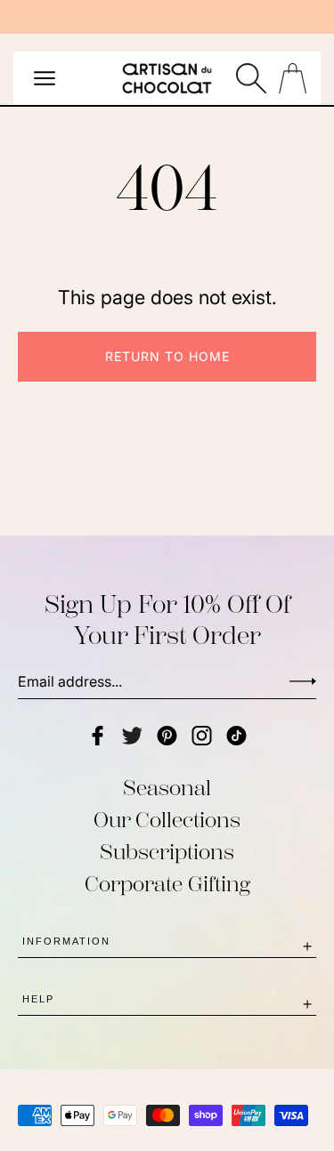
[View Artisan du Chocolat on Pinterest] (167, 735)
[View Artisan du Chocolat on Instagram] (201, 735)
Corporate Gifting (167, 884)
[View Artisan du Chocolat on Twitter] (132, 735)
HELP (38, 999)
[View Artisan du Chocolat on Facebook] (97, 735)
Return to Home (167, 356)
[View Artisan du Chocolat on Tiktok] (236, 735)
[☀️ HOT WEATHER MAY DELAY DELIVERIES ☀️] (167, 17)
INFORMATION (66, 941)
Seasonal (167, 788)
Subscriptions (167, 852)
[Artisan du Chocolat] (167, 82)
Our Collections (167, 820)
